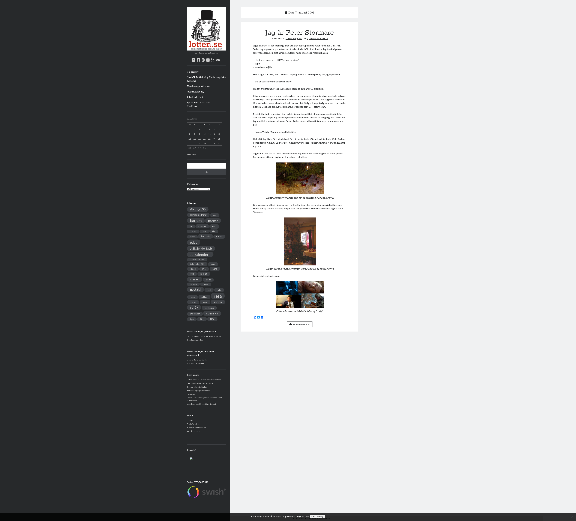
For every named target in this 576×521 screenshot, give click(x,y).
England (193, 231)
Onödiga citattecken (195, 340)
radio (219, 290)
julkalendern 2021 (197, 260)
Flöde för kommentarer (196, 427)
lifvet (204, 269)
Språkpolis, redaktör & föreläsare (198, 104)
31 (204, 148)
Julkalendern (200, 254)
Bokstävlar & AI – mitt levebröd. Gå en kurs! (204, 380)
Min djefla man (277, 52)
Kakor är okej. (317, 516)
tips (192, 319)
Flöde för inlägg (193, 424)
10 (204, 134)
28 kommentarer (301, 324)
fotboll (192, 237)
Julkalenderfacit (195, 96)
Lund (215, 269)
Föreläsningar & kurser (198, 86)
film (213, 231)
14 (190, 138)
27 (219, 143)
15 (195, 138)
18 (209, 138)
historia (205, 236)
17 (204, 138)
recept (192, 297)
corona (202, 226)
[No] (572, 516)
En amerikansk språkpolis (197, 360)
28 (190, 148)
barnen (196, 220)
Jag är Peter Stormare (299, 32)
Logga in (190, 420)
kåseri (193, 268)
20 (219, 138)
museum (193, 284)
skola (205, 302)
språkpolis (209, 308)
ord (209, 290)
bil (191, 226)
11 (209, 134)
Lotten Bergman (294, 38)
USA (212, 319)
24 (204, 143)
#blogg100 (198, 209)
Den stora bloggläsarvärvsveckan (200, 383)
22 (195, 143)
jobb (193, 242)
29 (195, 148)
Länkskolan (191, 394)
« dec (189, 154)
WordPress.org (193, 431)
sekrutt (193, 302)
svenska (212, 313)
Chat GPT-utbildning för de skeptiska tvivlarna (206, 79)
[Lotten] (206, 49)
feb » (194, 154)
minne (203, 273)
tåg (202, 319)
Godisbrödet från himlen (197, 387)
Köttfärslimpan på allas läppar (198, 390)
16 (199, 138)
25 (209, 143)
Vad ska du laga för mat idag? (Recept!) (202, 404)
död (214, 226)
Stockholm (195, 314)
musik (205, 284)
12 (214, 134)
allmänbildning (198, 214)
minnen (194, 279)
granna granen (282, 45)
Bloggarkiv (192, 71)
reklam (204, 297)
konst (213, 264)
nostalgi (195, 289)
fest (204, 231)
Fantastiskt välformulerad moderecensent (204, 336)
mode (208, 279)
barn (214, 215)
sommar (218, 302)
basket (213, 221)
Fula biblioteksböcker (195, 363)
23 (199, 143)
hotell (219, 236)
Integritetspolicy (195, 91)
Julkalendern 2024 (197, 264)
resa (218, 296)
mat (192, 273)
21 (190, 143)
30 (199, 148)
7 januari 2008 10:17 (317, 38)
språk (194, 307)
